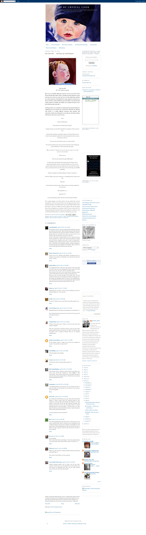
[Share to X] (72, 215)
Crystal (51, 360)
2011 (85, 381)
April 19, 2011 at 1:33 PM (66, 340)
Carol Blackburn (53, 227)
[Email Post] (66, 214)
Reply (50, 248)
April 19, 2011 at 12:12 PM (63, 322)
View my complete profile (89, 360)
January (87, 421)
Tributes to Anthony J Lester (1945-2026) (95, 443)
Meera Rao (51, 396)
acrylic (52, 216)
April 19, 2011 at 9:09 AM (59, 299)
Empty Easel (85, 212)
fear (64, 216)
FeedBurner (94, 65)
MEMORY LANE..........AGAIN (95, 465)
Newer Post (47, 503)
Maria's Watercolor (54, 253)
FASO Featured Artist (87, 214)
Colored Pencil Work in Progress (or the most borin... (92, 403)
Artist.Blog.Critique (86, 204)
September (87, 389)
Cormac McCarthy (91, 310)
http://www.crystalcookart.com (74, 523)
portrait (65, 217)
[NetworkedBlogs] (91, 261)
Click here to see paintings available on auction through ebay (91, 90)
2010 (85, 424)
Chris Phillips (52, 350)
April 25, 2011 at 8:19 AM (69, 462)
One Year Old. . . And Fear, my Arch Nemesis (92, 407)
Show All (99, 481)
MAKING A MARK (88, 441)
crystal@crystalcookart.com (88, 75)
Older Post (77, 503)
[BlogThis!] (70, 215)
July (86, 394)
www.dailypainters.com (93, 175)
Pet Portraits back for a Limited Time (91, 461)
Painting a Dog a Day (89, 459)
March (87, 416)
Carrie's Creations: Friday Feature (90, 206)
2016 (85, 370)
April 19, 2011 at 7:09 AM (62, 265)
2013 (85, 376)
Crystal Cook (96, 320)
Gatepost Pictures (88, 463)
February (87, 419)
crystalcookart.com (86, 82)
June (86, 396)
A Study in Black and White (91, 410)
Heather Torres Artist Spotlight (89, 216)
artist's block (58, 216)
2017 (85, 367)
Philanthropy (62, 48)
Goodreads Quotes (97, 313)
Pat (50, 436)
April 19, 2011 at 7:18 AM (61, 288)
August (87, 391)
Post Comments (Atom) (56, 507)
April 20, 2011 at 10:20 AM (61, 396)
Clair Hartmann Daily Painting (91, 472)
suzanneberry (52, 384)
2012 (85, 378)
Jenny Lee (51, 288)
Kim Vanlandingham (54, 369)
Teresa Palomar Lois (54, 308)
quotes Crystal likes (88, 296)
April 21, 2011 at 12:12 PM (57, 436)
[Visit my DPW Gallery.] (90, 102)
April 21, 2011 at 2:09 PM (61, 448)
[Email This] (68, 215)
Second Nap (93, 473)
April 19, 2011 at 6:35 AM (64, 227)
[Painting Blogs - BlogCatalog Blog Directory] (91, 490)
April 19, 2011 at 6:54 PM (62, 350)
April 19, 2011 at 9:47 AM (66, 308)
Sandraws (84, 220)
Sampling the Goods (95, 452)
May (86, 398)
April (86, 400)
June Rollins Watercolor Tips (89, 218)
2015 (85, 372)
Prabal (50, 299)
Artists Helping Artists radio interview (91, 202)
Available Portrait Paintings (81, 44)
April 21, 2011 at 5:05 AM (58, 419)
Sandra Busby (52, 265)
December (87, 383)
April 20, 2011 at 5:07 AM (59, 360)
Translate (93, 250)
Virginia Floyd (52, 322)
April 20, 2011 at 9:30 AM (62, 384)
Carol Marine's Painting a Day (91, 450)
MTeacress (51, 448)
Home (47, 44)
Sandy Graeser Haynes (54, 340)
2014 (85, 374)
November (87, 385)
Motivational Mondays (51, 48)
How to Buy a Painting (67, 44)
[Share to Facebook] (73, 215)
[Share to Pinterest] (75, 215)
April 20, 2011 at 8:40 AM (66, 369)
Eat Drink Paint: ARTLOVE (88, 210)
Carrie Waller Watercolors (55, 462)
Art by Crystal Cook (73, 7)
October (87, 387)
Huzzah (69, 216)
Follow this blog (91, 263)
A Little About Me (55, 44)
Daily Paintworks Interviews (88, 208)
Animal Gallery (93, 44)
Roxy (50, 419)
